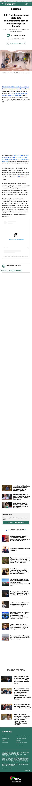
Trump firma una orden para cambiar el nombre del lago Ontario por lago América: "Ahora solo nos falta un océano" (20, 571)
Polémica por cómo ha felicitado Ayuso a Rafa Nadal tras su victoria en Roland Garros (20, 505)
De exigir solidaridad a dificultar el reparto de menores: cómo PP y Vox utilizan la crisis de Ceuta (20, 593)
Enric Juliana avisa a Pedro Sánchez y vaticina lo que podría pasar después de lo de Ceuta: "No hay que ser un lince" (20, 626)
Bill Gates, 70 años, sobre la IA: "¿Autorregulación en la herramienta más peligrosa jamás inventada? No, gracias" (20, 538)
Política (16, 9)
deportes (3, 270)
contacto (4, 740)
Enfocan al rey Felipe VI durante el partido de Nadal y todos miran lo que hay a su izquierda (21, 497)
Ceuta (9, 1)
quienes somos (5, 738)
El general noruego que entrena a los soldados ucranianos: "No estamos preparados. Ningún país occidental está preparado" (20, 560)
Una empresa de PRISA (16, 778)
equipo (3, 736)
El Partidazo (21, 177)
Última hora (26, 4)
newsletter (5, 742)
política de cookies (21, 738)
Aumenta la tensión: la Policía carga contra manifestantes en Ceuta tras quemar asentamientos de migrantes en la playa (20, 582)
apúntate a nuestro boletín (16, 522)
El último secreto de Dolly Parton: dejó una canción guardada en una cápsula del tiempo (20, 604)
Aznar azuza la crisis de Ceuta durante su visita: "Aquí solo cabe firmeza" (22, 706)
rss (3, 745)
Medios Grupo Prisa (16, 782)
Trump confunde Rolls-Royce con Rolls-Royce (20, 549)
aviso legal (19, 740)
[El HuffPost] (10, 4)
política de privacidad (21, 742)
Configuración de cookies (22, 736)
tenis (10, 270)
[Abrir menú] (2, 4)
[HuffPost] (7, 731)
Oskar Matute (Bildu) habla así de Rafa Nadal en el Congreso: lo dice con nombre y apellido (21, 488)
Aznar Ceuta (15, 1)
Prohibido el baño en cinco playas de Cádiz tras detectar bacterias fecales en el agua (20, 637)
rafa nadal (17, 270)
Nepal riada (21, 1)
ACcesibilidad (19, 745)
